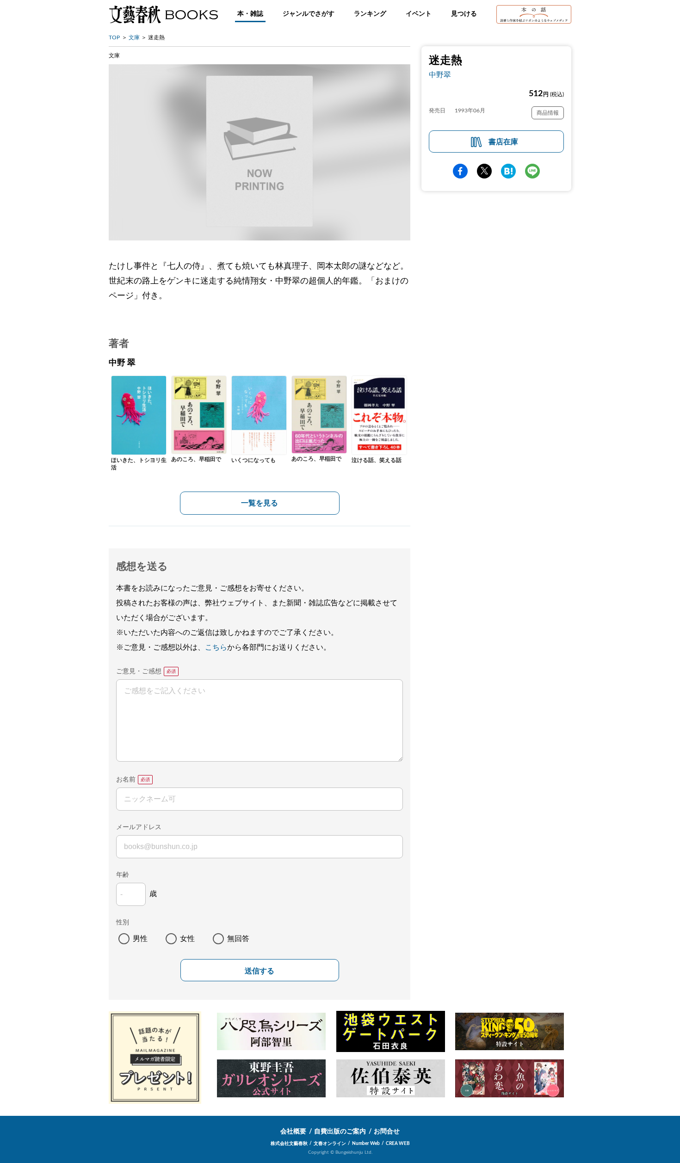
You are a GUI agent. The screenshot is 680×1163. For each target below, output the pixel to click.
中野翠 (440, 75)
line (532, 171)
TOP (114, 37)
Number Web (366, 1143)
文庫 (134, 37)
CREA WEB (398, 1143)
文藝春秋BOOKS (163, 14)
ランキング (370, 14)
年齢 (122, 875)
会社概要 (293, 1131)
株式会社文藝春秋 (289, 1143)
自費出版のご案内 (340, 1131)
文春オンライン (330, 1143)
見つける (464, 14)
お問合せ (387, 1131)
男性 (140, 938)
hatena (508, 171)
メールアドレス (138, 827)
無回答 (238, 938)
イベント (419, 14)
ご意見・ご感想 (138, 671)
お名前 (126, 779)
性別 (122, 922)
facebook (460, 171)
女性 (187, 938)
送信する (259, 971)
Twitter (484, 171)
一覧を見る (259, 503)
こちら (216, 647)
